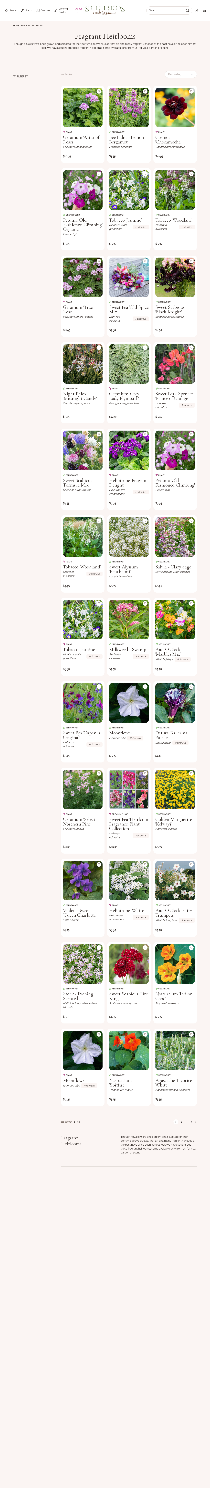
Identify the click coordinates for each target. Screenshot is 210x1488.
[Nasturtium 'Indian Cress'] (175, 964)
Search (153, 10)
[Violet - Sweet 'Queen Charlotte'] (83, 880)
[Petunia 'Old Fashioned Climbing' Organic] (83, 190)
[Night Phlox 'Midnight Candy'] (83, 364)
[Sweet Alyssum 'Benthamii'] (129, 537)
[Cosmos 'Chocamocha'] (175, 107)
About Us (78, 10)
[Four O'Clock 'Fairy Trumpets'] (175, 880)
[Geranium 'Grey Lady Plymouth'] (129, 364)
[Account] (197, 10)
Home (16, 25)
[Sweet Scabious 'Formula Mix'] (83, 450)
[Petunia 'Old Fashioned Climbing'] (175, 450)
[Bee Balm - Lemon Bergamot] (129, 107)
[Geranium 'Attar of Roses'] (83, 107)
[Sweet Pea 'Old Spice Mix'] (129, 277)
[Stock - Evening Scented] (83, 964)
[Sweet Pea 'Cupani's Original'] (83, 703)
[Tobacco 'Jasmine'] (129, 190)
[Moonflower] (129, 703)
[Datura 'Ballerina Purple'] (175, 703)
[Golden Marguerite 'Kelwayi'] (175, 789)
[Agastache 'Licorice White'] (175, 1050)
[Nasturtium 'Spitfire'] (129, 1050)
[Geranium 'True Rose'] (83, 277)
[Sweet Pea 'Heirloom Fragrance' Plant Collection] (129, 789)
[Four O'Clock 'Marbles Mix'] (175, 619)
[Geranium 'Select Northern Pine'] (83, 789)
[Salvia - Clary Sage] (175, 537)
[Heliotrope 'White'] (129, 880)
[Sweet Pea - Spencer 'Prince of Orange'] (175, 364)
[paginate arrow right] (195, 1122)
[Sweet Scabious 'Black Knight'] (175, 277)
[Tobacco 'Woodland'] (175, 190)
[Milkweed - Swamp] (129, 619)
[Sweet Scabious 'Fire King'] (129, 964)
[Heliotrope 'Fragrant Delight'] (129, 450)
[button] (10, 10)
